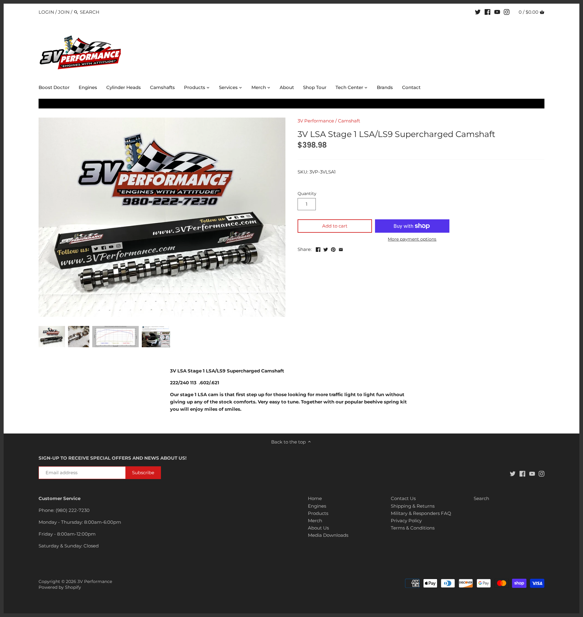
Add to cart (334, 226)
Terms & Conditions (413, 528)
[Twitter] (478, 12)
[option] (52, 336)
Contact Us (403, 498)
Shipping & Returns (413, 506)
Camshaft (349, 121)
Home (315, 498)
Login (46, 12)
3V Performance (316, 121)
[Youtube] (497, 12)
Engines (317, 506)
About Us (318, 528)
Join (64, 12)
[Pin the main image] (333, 249)
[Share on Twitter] (325, 249)
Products (318, 513)
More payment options (412, 239)
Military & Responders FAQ (421, 513)
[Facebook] (487, 12)
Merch (315, 520)
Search (481, 498)
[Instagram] (507, 12)
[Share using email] (341, 249)
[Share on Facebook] (318, 249)
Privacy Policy (406, 520)
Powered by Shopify (60, 587)
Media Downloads (328, 535)
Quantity (307, 193)
